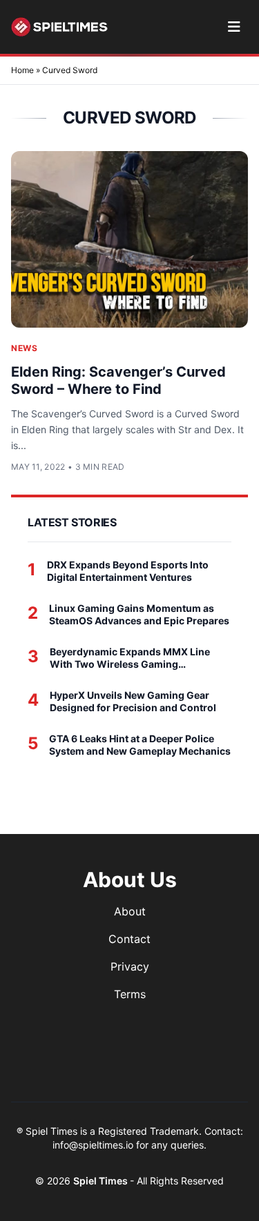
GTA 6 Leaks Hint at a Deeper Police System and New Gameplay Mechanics (140, 745)
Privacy (130, 966)
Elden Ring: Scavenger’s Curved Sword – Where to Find (118, 380)
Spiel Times (101, 1181)
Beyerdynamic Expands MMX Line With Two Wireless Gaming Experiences (130, 658)
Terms (130, 994)
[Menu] (234, 27)
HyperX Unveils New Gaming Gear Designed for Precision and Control (133, 701)
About (130, 911)
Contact (129, 939)
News (24, 348)
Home (22, 70)
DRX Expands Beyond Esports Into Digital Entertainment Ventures (128, 571)
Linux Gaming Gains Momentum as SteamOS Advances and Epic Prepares (139, 614)
